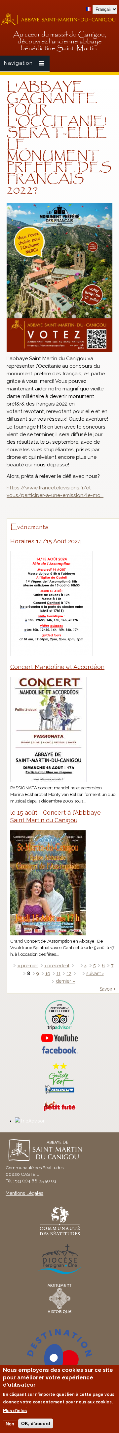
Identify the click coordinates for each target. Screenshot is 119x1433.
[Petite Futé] (59, 1109)
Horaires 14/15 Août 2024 (45, 541)
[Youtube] (59, 1038)
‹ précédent (56, 965)
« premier (27, 965)
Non (10, 1423)
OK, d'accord (35, 1423)
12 (69, 973)
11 (58, 973)
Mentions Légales (24, 1193)
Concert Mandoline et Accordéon (57, 666)
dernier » (65, 981)
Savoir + (107, 989)
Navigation (18, 63)
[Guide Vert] (59, 1093)
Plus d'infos (15, 1410)
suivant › (95, 973)
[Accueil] (59, 24)
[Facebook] (59, 1052)
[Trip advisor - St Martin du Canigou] (59, 1015)
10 (47, 973)
